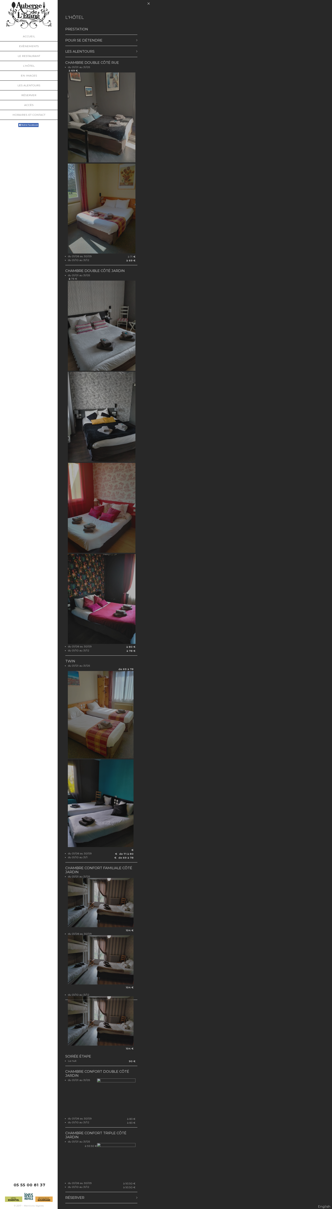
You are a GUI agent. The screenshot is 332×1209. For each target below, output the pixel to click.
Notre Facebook (30, 125)
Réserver (28, 95)
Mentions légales (34, 1206)
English (324, 1206)
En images (29, 75)
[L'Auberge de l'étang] (29, 15)
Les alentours (28, 85)
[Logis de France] (29, 1201)
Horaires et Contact (28, 114)
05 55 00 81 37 (29, 1184)
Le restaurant (29, 55)
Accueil (29, 36)
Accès (29, 104)
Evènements (29, 46)
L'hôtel (29, 65)
